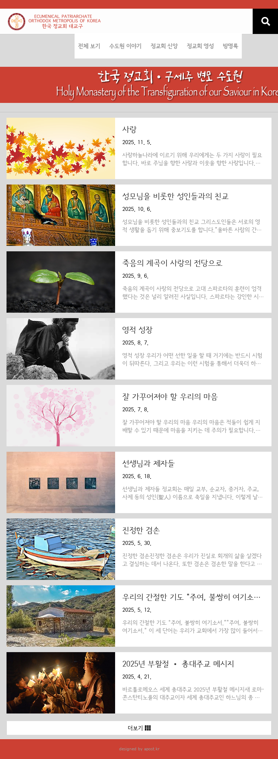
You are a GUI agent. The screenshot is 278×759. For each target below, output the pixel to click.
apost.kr (151, 749)
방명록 (230, 46)
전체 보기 (89, 46)
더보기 (136, 728)
